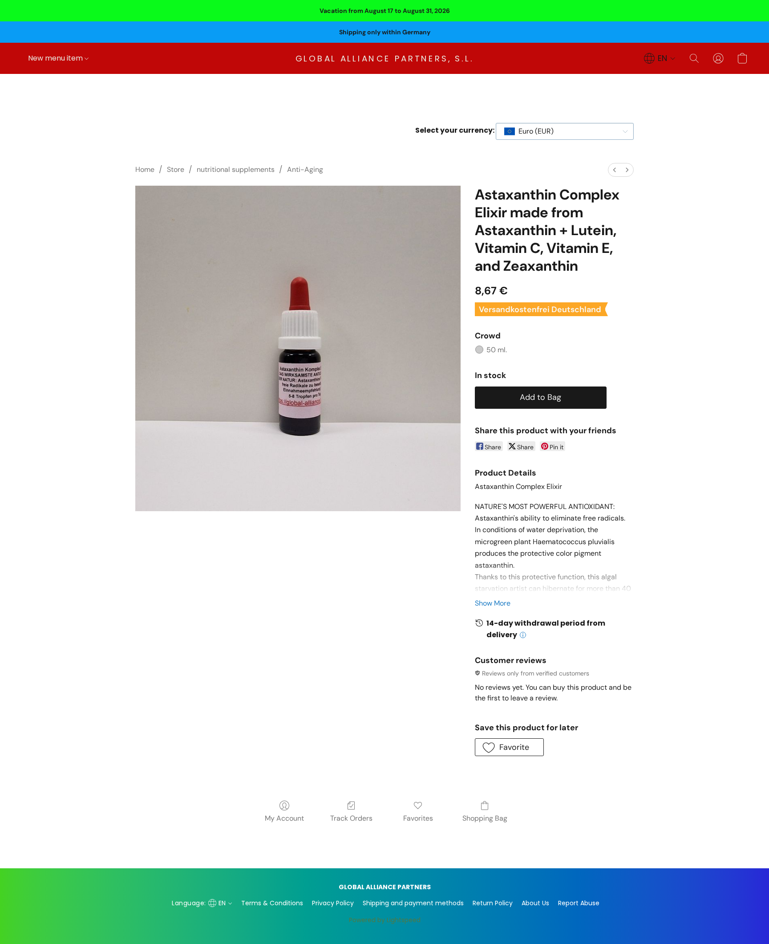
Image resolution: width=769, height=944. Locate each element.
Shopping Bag (484, 818)
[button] (384, 58)
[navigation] (659, 58)
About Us (535, 903)
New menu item (56, 58)
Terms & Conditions (272, 903)
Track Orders (351, 818)
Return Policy (493, 903)
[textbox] (533, 131)
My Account (284, 818)
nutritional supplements (236, 169)
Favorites (418, 818)
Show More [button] (492, 603)
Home (144, 169)
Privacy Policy (333, 903)
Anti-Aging (305, 169)
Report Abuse (578, 903)
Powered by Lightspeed (385, 920)
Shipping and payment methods (413, 903)
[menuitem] (614, 169)
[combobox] (565, 131)
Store (175, 169)
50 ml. (496, 349)
